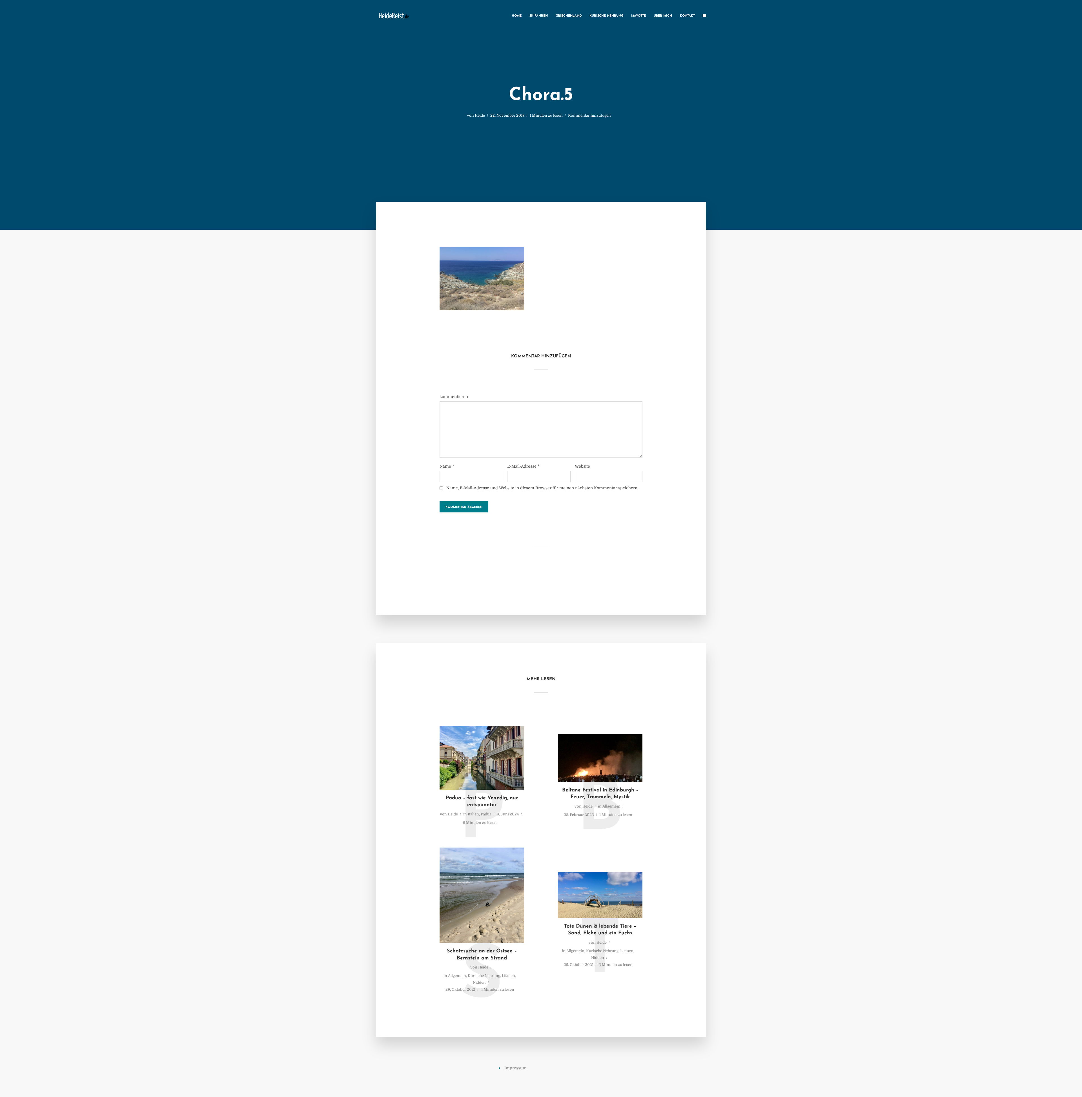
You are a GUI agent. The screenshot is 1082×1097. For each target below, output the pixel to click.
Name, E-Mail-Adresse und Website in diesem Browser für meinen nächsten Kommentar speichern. (542, 488)
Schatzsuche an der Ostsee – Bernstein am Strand (482, 955)
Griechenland (569, 15)
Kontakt (687, 15)
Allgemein (611, 806)
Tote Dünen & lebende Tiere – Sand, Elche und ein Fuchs (600, 930)
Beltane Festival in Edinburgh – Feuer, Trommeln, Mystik (600, 794)
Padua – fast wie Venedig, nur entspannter (482, 802)
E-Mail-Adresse (523, 466)
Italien (473, 814)
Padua (486, 814)
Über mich (663, 15)
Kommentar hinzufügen (589, 115)
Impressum (515, 1068)
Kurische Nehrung (606, 15)
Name (447, 466)
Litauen (508, 976)
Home (517, 15)
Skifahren (538, 15)
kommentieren (454, 397)
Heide (480, 115)
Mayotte (638, 15)
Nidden (479, 982)
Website (582, 466)
